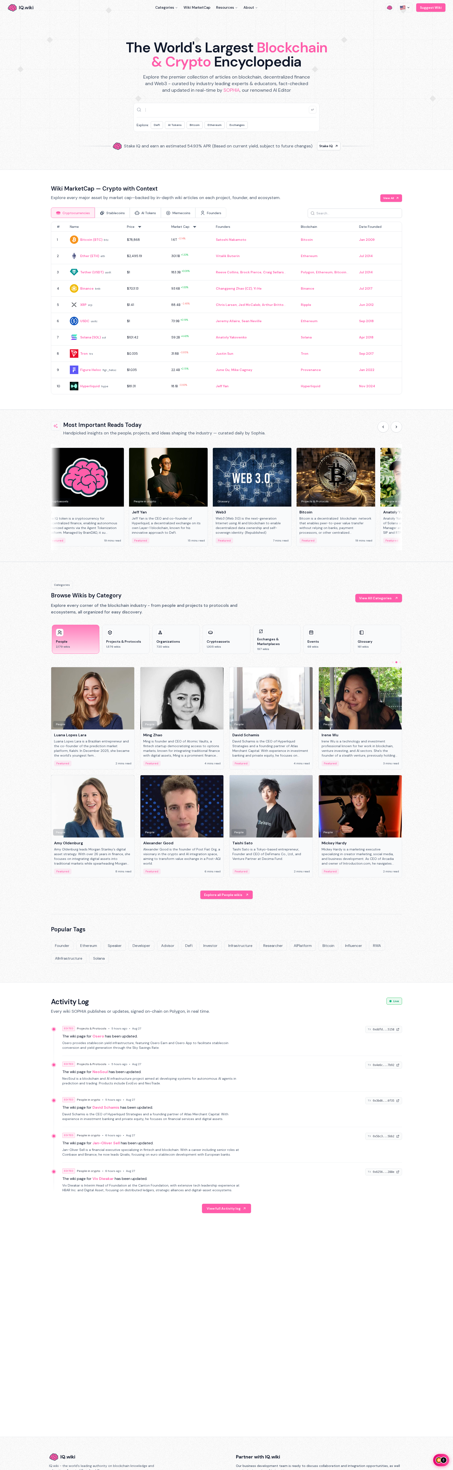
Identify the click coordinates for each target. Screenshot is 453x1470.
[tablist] (138, 213)
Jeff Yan (222, 386)
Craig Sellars (273, 272)
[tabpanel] (226, 308)
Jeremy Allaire (228, 321)
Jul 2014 (366, 256)
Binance (87, 288)
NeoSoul (100, 1071)
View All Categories (375, 598)
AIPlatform (303, 945)
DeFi (157, 125)
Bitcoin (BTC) (91, 239)
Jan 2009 (367, 239)
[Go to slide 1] (393, 662)
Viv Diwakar (103, 1178)
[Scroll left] (383, 427)
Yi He (258, 288)
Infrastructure (240, 945)
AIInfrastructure (68, 958)
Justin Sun (224, 353)
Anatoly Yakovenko (231, 337)
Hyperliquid (90, 386)
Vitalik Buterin (228, 256)
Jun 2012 (366, 305)
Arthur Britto (273, 305)
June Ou (223, 370)
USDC (84, 321)
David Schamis (105, 1107)
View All (388, 198)
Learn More (307, 144)
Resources (225, 7)
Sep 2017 (366, 353)
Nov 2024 (367, 386)
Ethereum (215, 125)
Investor (210, 945)
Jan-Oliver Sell (106, 1143)
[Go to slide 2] (396, 662)
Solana (306, 337)
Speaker (115, 945)
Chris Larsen (226, 305)
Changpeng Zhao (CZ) (234, 288)
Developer (141, 945)
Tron (84, 353)
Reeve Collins (227, 272)
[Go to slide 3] (400, 662)
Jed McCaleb (249, 305)
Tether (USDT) (92, 272)
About (248, 7)
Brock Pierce (250, 272)
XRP (83, 305)
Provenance (311, 370)
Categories (164, 7)
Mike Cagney (241, 370)
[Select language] (405, 7)
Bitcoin (195, 125)
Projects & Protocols (91, 1028)
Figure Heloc (90, 370)
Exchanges (237, 125)
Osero (98, 1036)
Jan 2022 (366, 370)
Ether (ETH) (89, 256)
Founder (62, 945)
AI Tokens (175, 125)
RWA (377, 945)
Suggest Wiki (431, 7)
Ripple (306, 305)
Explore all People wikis (223, 895)
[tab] (73, 213)
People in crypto (88, 1100)
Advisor (167, 945)
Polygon (307, 272)
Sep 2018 (366, 321)
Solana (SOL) (90, 337)
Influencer (353, 945)
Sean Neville (252, 321)
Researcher (273, 945)
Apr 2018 (366, 337)
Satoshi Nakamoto (231, 239)
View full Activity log (224, 1208)
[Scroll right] (396, 427)
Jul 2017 (366, 288)
